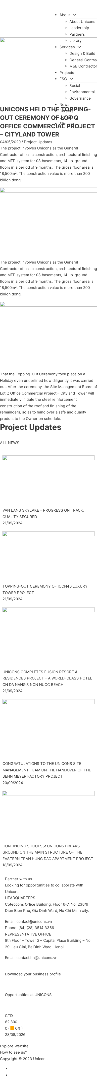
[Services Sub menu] (79, 47)
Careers (66, 111)
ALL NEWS (9, 442)
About (64, 14)
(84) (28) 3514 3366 (36, 927)
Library (75, 40)
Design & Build (82, 53)
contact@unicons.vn (34, 921)
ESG (63, 78)
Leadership (79, 27)
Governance (80, 98)
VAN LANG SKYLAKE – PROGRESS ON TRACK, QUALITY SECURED (43, 513)
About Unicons (82, 21)
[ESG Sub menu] (71, 79)
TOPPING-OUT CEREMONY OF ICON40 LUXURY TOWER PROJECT (45, 589)
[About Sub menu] (74, 15)
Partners (77, 34)
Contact (66, 117)
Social (74, 85)
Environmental (82, 91)
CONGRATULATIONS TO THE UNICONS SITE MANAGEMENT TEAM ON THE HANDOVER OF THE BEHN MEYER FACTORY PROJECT (46, 770)
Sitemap (66, 123)
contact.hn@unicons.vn (36, 957)
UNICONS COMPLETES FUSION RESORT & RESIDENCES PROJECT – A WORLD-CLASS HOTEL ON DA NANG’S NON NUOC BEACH (47, 678)
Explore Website (14, 1046)
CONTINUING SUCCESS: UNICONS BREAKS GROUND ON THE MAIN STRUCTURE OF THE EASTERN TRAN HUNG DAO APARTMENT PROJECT (47, 852)
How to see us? (13, 1052)
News (64, 104)
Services (67, 47)
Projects (66, 72)
